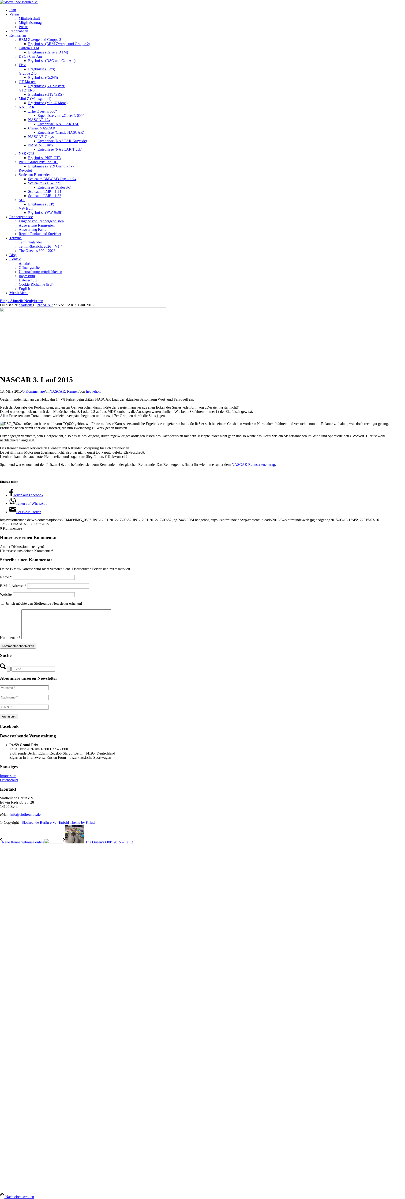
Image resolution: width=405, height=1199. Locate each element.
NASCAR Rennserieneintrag (253, 465)
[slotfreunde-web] (19, 2)
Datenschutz (9, 780)
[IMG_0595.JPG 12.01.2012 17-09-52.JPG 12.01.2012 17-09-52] (83, 311)
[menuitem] (207, 10)
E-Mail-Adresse (13, 586)
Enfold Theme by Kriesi (77, 822)
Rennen (73, 391)
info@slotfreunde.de (25, 814)
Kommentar (10, 638)
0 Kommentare (34, 391)
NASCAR (57, 391)
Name (6, 577)
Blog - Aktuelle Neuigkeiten (21, 301)
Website (6, 594)
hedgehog (93, 391)
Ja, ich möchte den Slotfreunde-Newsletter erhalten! (43, 603)
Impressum (8, 776)
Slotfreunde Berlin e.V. (39, 822)
